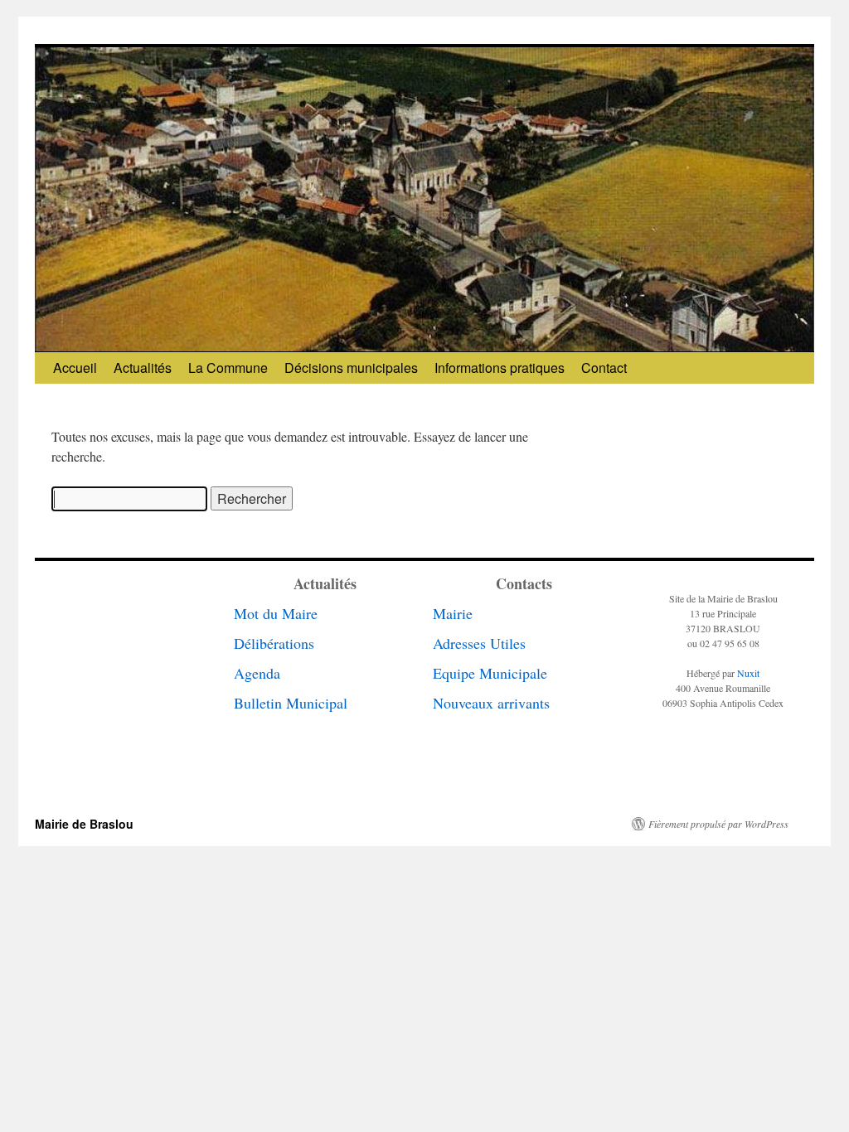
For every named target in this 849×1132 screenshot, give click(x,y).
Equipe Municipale (490, 673)
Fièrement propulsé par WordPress (718, 823)
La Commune (228, 367)
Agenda (257, 673)
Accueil (75, 367)
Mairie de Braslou (84, 823)
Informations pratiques (499, 367)
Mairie (453, 613)
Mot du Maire (276, 613)
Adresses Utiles (479, 643)
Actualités (143, 367)
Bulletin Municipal (290, 703)
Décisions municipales (351, 367)
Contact (604, 367)
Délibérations (274, 643)
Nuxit (748, 673)
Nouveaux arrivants (491, 703)
